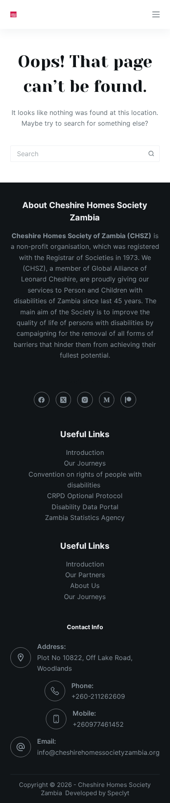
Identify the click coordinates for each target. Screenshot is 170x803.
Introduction (85, 452)
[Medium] (107, 399)
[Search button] (151, 153)
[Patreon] (128, 399)
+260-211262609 (98, 696)
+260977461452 (98, 724)
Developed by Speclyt (97, 793)
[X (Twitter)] (63, 399)
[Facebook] (42, 399)
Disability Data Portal (85, 507)
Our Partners (85, 575)
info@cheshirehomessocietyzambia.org (98, 752)
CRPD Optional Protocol (85, 496)
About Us (84, 585)
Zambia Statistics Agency (85, 517)
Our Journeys (85, 463)
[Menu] (156, 14)
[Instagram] (85, 399)
